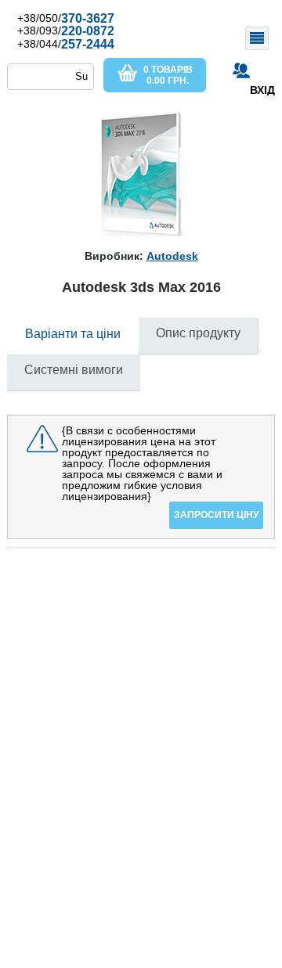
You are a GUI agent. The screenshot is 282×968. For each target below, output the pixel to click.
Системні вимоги (73, 369)
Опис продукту (198, 333)
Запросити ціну (216, 514)
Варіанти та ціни (73, 333)
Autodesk (172, 256)
